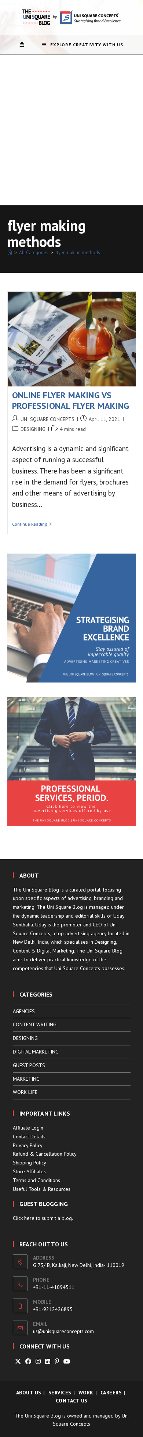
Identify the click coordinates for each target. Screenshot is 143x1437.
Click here (23, 1218)
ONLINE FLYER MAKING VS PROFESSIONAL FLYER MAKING (70, 400)
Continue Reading (32, 525)
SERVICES (60, 1392)
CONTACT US (72, 1400)
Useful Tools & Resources (41, 1189)
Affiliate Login (28, 1127)
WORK (86, 1392)
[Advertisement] (71, 130)
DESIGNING (33, 429)
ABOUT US (28, 1392)
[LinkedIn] (47, 1361)
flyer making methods (77, 252)
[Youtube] (66, 1361)
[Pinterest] (57, 1361)
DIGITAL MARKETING (36, 1051)
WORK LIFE (25, 1092)
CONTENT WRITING (34, 1024)
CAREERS (111, 1392)
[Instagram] (38, 1361)
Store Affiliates (29, 1171)
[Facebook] (28, 1361)
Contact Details (29, 1136)
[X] (18, 1361)
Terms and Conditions (36, 1180)
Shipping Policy (29, 1162)
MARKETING (26, 1079)
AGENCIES (24, 1011)
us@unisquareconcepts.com (63, 1331)
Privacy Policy (28, 1145)
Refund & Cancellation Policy (45, 1153)
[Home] (9, 252)
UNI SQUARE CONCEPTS (47, 419)
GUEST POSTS (29, 1065)
